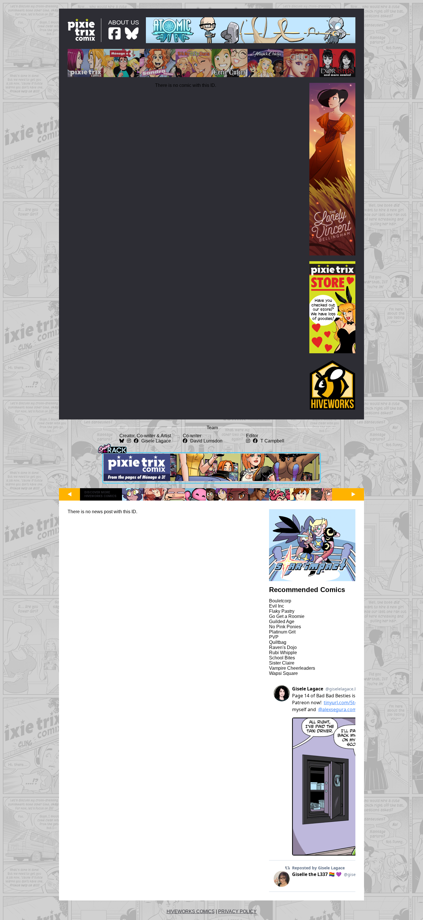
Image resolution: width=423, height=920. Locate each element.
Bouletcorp (280, 600)
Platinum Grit (282, 631)
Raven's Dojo (283, 647)
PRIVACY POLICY (237, 911)
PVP (274, 637)
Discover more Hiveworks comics (100, 494)
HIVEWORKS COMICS (191, 911)
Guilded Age (281, 621)
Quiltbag (277, 642)
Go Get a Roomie (286, 616)
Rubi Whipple (283, 652)
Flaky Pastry (281, 611)
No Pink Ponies (285, 626)
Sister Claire (281, 663)
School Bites (282, 657)
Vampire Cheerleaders (292, 668)
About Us (123, 22)
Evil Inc (276, 606)
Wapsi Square (283, 673)
